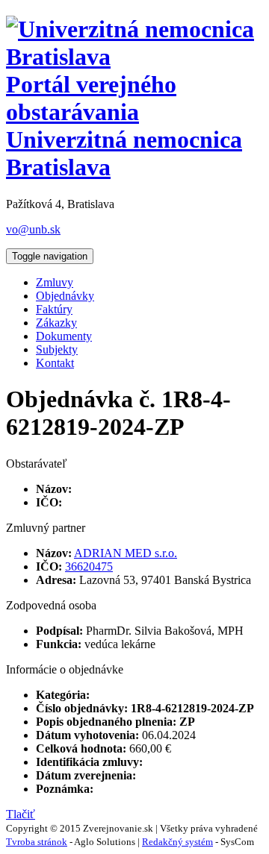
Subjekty (57, 349)
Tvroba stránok (36, 841)
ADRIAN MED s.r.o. (125, 553)
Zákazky (56, 322)
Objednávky (65, 295)
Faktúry (54, 309)
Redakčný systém (177, 841)
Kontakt (55, 363)
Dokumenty (64, 336)
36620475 (89, 566)
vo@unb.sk (33, 229)
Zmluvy (54, 282)
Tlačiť (20, 814)
